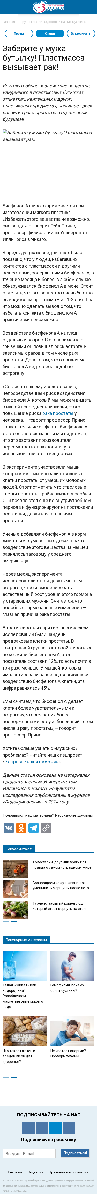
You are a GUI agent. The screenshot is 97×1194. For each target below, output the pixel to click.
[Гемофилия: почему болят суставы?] (72, 966)
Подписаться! (75, 1153)
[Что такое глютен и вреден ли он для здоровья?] (25, 1031)
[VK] (42, 1128)
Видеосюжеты (81, 33)
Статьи (50, 33)
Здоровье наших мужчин (31, 761)
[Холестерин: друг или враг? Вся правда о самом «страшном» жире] (15, 869)
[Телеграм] (55, 1128)
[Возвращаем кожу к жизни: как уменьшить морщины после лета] (15, 889)
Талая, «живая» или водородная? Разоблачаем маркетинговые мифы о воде (23, 996)
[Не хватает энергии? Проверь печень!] (72, 1031)
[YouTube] (69, 1128)
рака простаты (57, 413)
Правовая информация (68, 1172)
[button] (90, 7)
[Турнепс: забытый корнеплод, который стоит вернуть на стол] (15, 910)
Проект (19, 33)
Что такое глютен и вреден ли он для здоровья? (19, 1056)
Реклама (15, 1172)
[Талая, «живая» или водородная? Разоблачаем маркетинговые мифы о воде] (25, 966)
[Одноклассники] (28, 1128)
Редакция (35, 1172)
